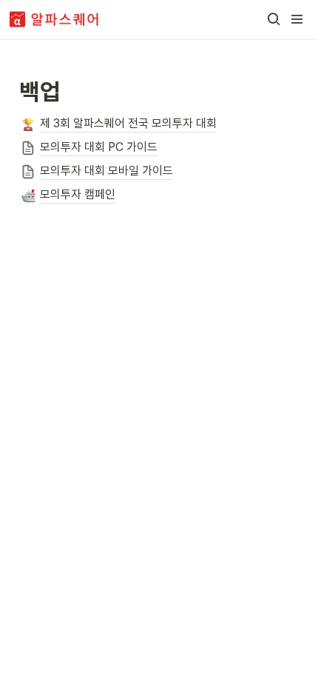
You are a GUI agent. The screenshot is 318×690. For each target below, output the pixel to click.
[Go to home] (54, 19)
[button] (273, 19)
